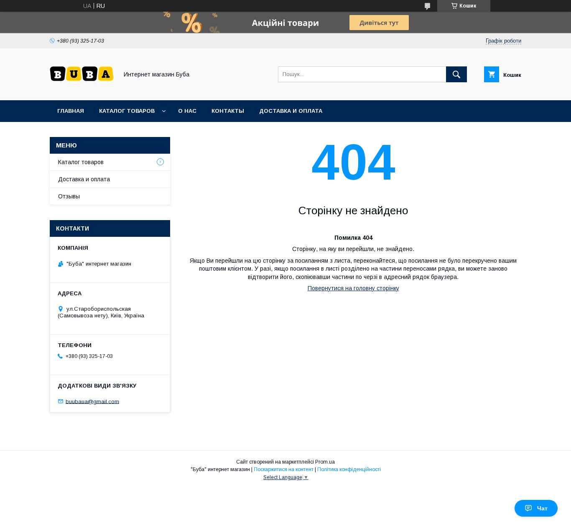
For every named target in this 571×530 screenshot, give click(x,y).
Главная (70, 111)
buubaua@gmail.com (92, 401)
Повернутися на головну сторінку (353, 288)
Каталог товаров (127, 111)
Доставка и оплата (290, 111)
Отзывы (69, 196)
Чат (542, 508)
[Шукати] (456, 74)
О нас (187, 111)
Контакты (228, 111)
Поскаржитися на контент (284, 469)
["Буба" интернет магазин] (82, 89)
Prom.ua (325, 462)
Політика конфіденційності (349, 469)
